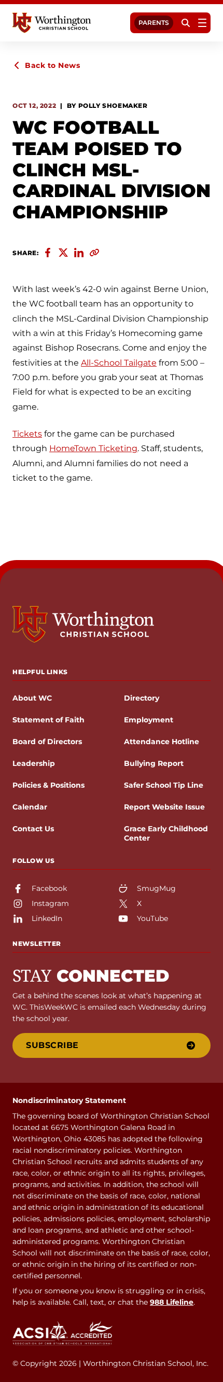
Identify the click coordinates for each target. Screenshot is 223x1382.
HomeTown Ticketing (93, 448)
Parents (153, 22)
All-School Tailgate (119, 363)
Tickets (27, 434)
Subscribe (52, 1045)
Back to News (52, 65)
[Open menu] (202, 23)
